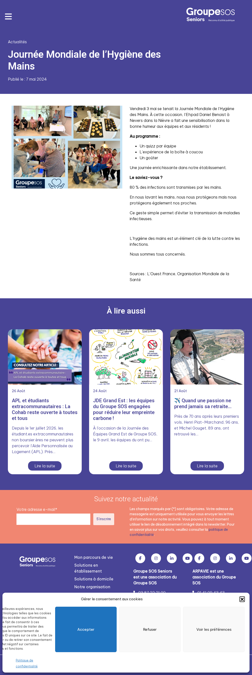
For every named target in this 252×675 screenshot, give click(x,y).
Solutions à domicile (93, 578)
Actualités (17, 41)
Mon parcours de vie (93, 557)
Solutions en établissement (88, 568)
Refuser (150, 629)
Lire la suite (44, 465)
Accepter (85, 629)
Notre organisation (92, 586)
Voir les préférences (214, 629)
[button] (242, 599)
